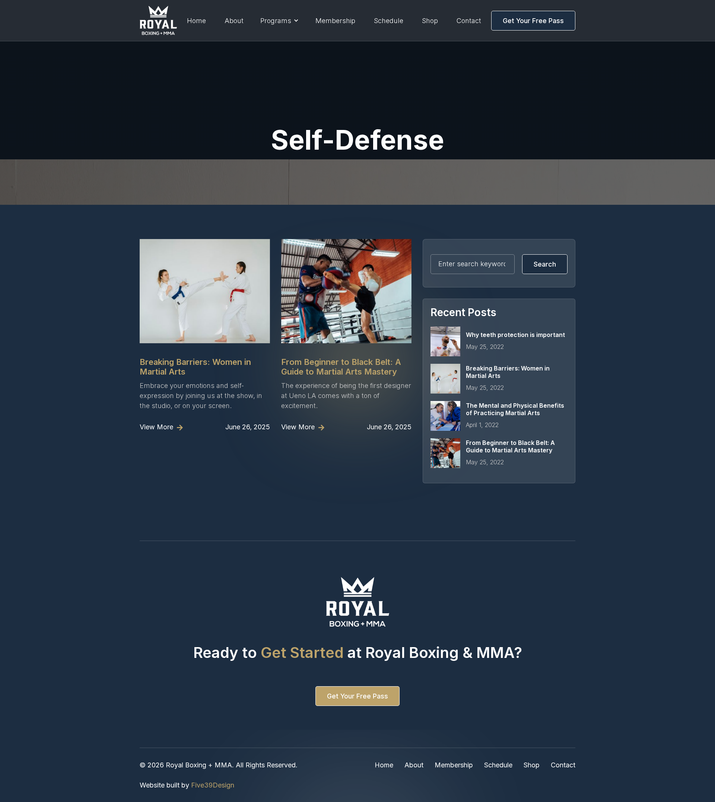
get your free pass (533, 21)
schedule (388, 21)
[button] (279, 20)
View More (161, 427)
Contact (563, 765)
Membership (335, 21)
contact (469, 21)
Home (196, 21)
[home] (158, 20)
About (234, 21)
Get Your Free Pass (357, 696)
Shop (430, 21)
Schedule (498, 765)
